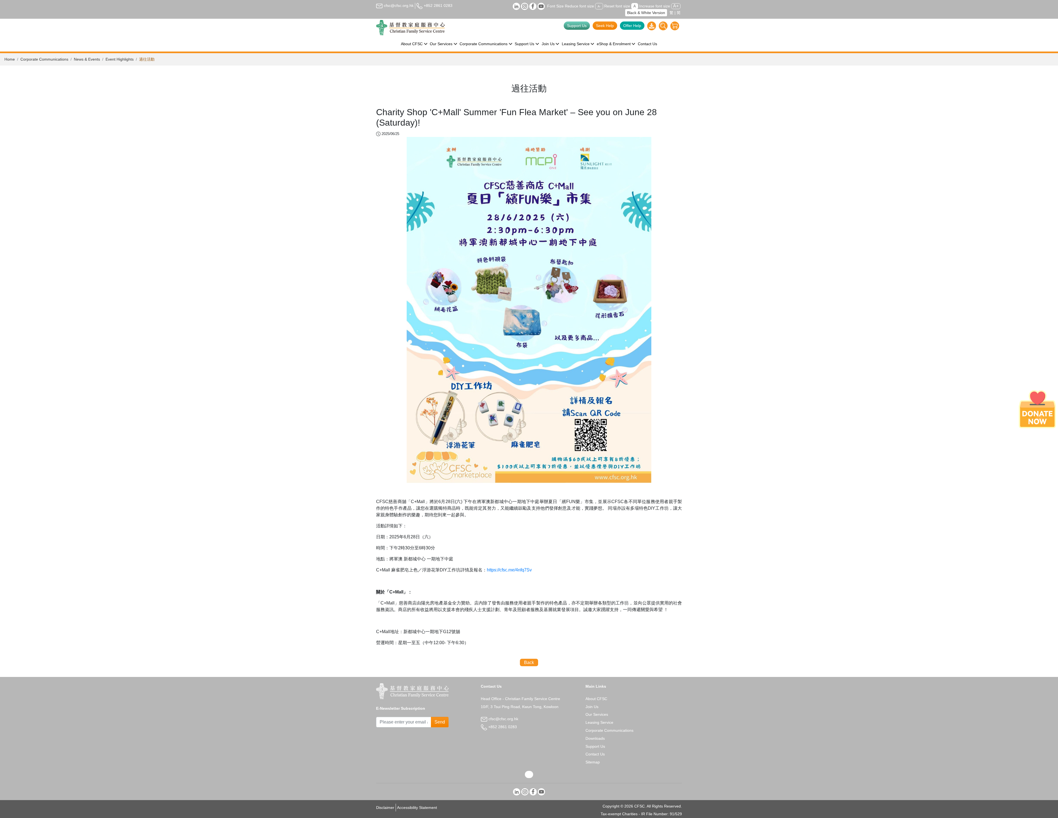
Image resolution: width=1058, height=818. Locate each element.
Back (529, 662)
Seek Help (605, 25)
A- (599, 6)
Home (9, 59)
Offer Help (632, 25)
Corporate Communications (44, 59)
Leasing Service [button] (576, 44)
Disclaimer (385, 807)
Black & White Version (646, 12)
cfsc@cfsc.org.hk (398, 5)
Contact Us (647, 44)
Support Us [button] (524, 44)
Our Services (596, 714)
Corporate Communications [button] (484, 44)
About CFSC (596, 698)
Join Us (591, 706)
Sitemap (592, 762)
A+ (676, 6)
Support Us (577, 25)
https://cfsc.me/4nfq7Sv (509, 570)
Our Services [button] (441, 44)
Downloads (595, 738)
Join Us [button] (548, 44)
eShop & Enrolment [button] (614, 44)
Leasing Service (599, 722)
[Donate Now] (1037, 409)
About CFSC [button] (412, 44)
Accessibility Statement (417, 807)
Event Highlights (120, 59)
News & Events (87, 59)
